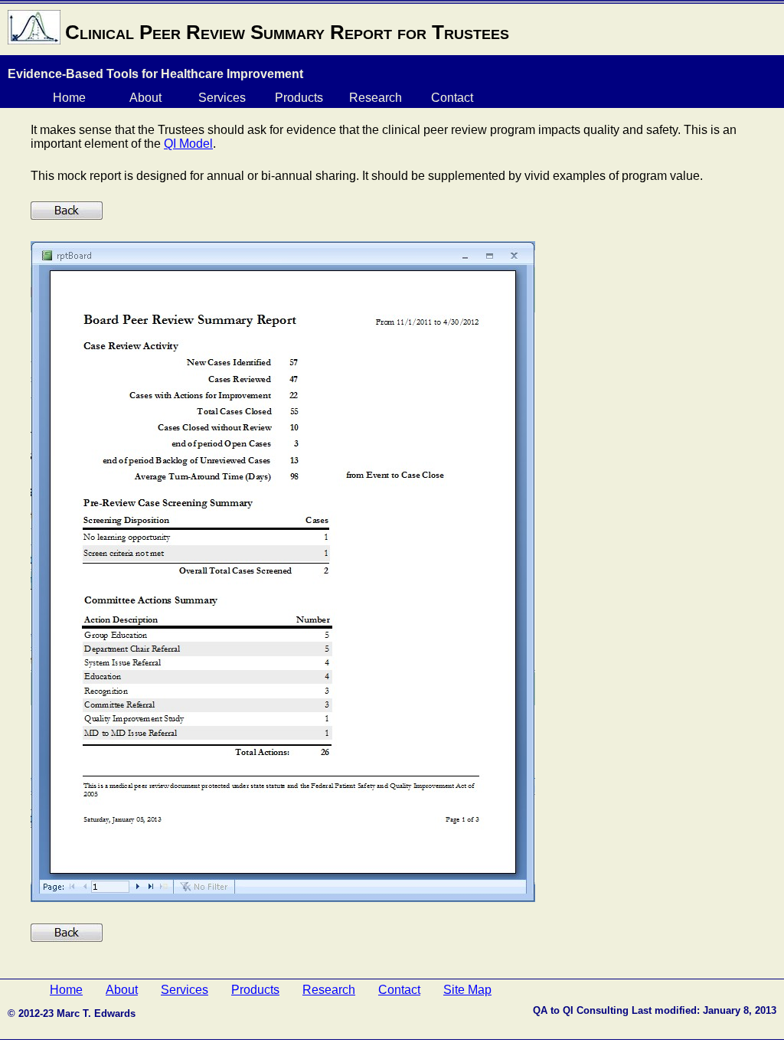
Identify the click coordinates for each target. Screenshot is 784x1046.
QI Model (188, 143)
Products (299, 97)
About (145, 97)
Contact (452, 97)
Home (69, 97)
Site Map (467, 989)
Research (375, 97)
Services (222, 97)
